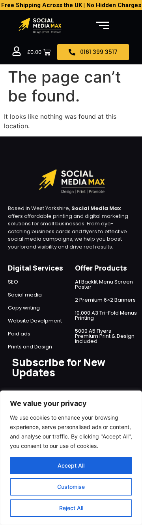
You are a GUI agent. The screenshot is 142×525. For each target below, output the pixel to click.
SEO (13, 282)
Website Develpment (35, 320)
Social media (25, 294)
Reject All (71, 508)
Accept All (71, 465)
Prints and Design (30, 346)
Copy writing (24, 307)
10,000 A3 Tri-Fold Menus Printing (106, 315)
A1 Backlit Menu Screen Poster (104, 284)
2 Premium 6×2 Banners (105, 300)
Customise (71, 486)
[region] (71, 458)
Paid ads (19, 333)
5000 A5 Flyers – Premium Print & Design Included (105, 336)
